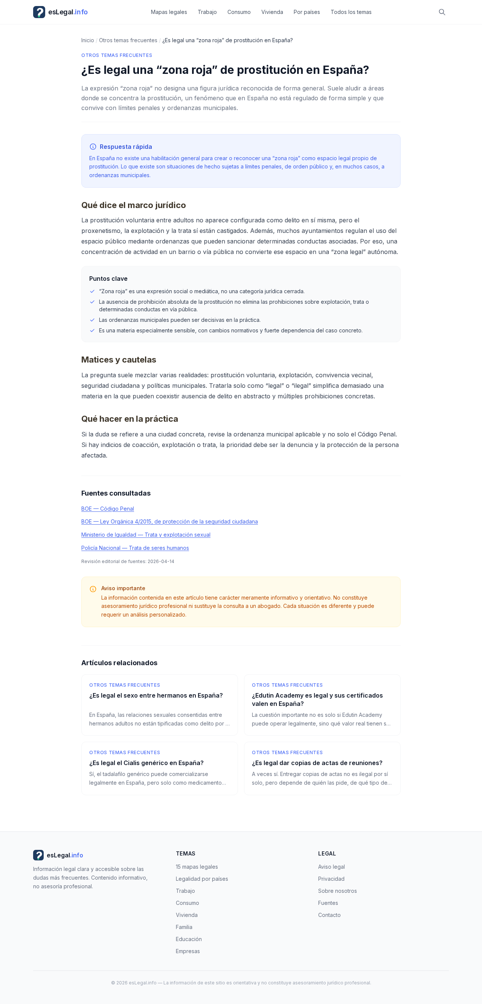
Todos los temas (351, 12)
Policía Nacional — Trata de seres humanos (135, 548)
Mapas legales (169, 12)
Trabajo (207, 12)
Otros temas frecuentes (116, 55)
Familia (184, 927)
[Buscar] (442, 12)
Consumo (239, 12)
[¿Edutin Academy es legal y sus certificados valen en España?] (322, 705)
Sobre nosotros (337, 891)
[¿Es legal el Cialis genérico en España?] (160, 768)
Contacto (329, 915)
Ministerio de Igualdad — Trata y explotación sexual (145, 534)
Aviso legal (331, 866)
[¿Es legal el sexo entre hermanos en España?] (160, 705)
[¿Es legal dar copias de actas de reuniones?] (322, 768)
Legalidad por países (202, 878)
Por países (307, 12)
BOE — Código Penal (107, 508)
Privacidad (331, 878)
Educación (189, 939)
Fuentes (328, 903)
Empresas (188, 951)
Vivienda (272, 12)
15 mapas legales (197, 866)
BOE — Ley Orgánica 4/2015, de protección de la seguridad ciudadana (169, 521)
